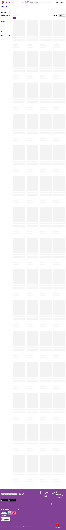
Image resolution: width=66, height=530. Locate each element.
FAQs (18, 503)
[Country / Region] (57, 2)
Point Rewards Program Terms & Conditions (24, 526)
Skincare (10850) (4, 15)
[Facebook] (20, 494)
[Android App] (12, 501)
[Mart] (25, 2)
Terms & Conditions (11, 526)
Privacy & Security (4, 526)
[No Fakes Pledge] (14, 514)
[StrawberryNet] (9, 2)
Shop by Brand (4, 6)
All (14, 18)
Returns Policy (11, 503)
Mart (27, 18)
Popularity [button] (60, 15)
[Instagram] (23, 494)
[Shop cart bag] (64, 2)
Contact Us (22, 503)
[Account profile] (62, 2)
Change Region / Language (59, 504)
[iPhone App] (5, 501)
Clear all (5, 39)
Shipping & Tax (4, 503)
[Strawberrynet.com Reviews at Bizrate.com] (4, 514)
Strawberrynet (20, 18)
